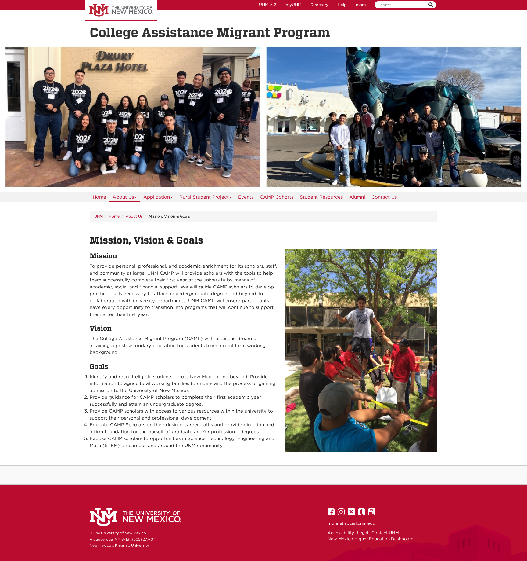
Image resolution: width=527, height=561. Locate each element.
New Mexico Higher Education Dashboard (371, 538)
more (361, 4)
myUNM (293, 4)
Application (156, 197)
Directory (319, 4)
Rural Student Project (204, 197)
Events (245, 197)
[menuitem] (99, 197)
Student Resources (321, 197)
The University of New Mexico (121, 10)
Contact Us (384, 197)
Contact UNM (385, 532)
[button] (39, 116)
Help (342, 4)
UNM (98, 216)
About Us (123, 197)
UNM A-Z (268, 4)
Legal (362, 532)
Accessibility (341, 532)
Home (99, 197)
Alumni (357, 197)
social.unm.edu (360, 523)
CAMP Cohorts (276, 197)
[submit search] (430, 4)
